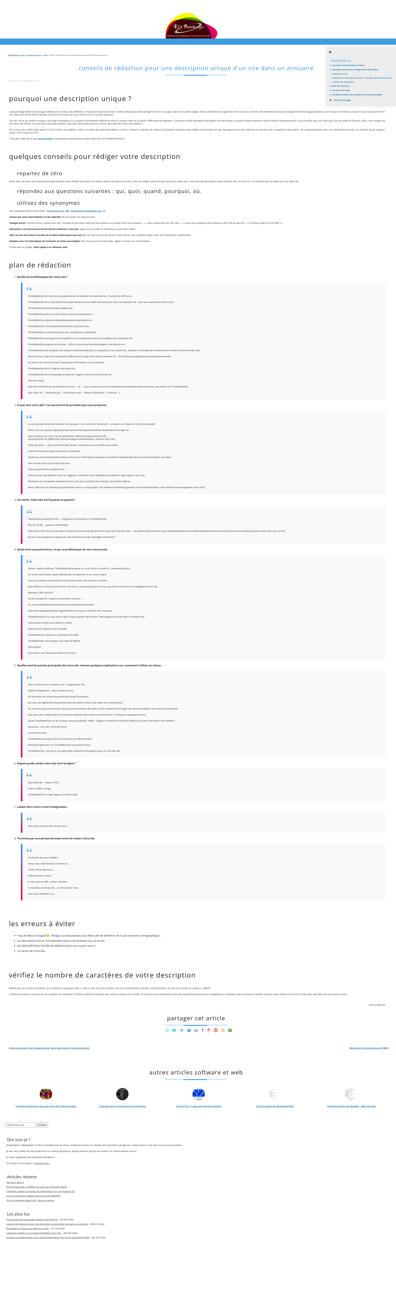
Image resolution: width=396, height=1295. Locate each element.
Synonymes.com (55, 210)
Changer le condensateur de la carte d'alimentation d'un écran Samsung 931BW (47, 1237)
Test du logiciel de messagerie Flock (275, 1106)
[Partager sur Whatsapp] (167, 1030)
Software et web (33, 55)
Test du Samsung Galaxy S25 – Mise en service (30, 1200)
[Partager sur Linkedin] (196, 1030)
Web (46, 55)
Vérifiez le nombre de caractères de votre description (356, 94)
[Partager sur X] (181, 1030)
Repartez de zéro (339, 73)
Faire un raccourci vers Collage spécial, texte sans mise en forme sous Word (49, 1048)
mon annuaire (45, 138)
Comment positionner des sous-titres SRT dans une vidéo (45, 1106)
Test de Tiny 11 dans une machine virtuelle (198, 1106)
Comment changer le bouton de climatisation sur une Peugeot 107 (40, 1191)
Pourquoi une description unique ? (347, 65)
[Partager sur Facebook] (202, 1030)
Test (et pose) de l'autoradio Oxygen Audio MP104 (32, 1219)
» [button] (369, 1048)
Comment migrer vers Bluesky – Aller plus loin (351, 1106)
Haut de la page (342, 100)
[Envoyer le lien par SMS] (174, 1030)
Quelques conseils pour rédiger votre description (354, 69)
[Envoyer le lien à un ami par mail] (230, 1030)
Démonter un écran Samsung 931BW (368, 1048)
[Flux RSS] (223, 1030)
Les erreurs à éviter (340, 90)
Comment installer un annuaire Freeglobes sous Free (33, 1233)
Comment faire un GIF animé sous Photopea (122, 1106)
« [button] (48, 1048)
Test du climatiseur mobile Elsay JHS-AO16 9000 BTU (33, 1195)
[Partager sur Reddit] (215, 1030)
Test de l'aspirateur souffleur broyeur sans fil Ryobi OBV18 (36, 1186)
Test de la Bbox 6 (15, 1182)
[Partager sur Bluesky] (189, 1030)
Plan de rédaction (339, 86)
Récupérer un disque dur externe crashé (27, 1228)
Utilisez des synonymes (342, 81)
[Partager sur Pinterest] (209, 1030)
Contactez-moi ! (42, 1163)
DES (67, 210)
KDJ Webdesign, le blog (16, 55)
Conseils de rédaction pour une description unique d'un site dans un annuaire (196, 68)
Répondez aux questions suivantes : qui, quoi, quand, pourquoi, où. (361, 77)
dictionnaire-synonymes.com (86, 210)
